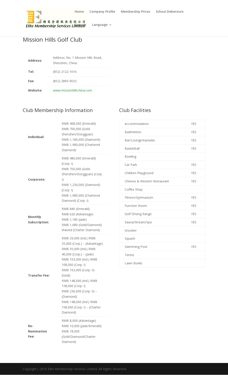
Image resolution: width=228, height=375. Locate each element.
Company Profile (102, 12)
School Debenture (169, 12)
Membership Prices (135, 12)
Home (79, 12)
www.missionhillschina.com (72, 90)
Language (100, 25)
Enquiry (80, 25)
